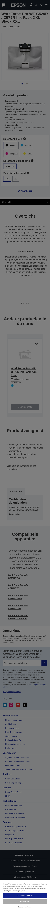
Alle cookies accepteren (25, 896)
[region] (25, 895)
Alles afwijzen (25, 901)
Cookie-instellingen (25, 907)
